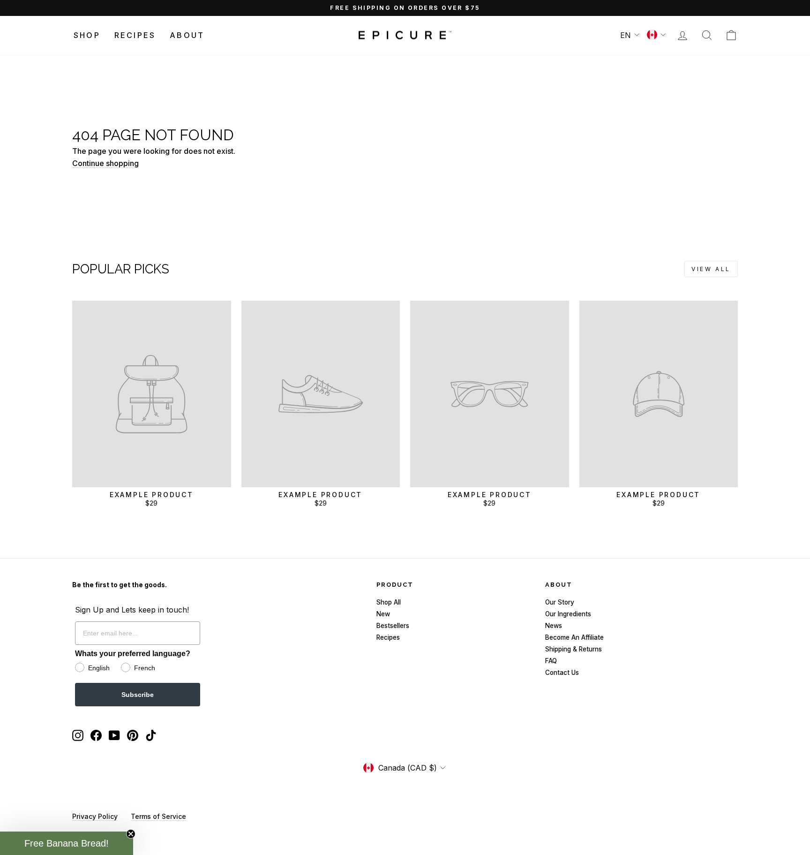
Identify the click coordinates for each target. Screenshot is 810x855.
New (383, 614)
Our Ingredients (568, 614)
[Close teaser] (130, 834)
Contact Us (562, 672)
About (187, 35)
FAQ (551, 661)
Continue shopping (105, 163)
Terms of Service (158, 816)
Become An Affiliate (574, 637)
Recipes (135, 35)
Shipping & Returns (573, 649)
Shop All (388, 602)
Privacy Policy (95, 816)
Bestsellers (392, 625)
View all (711, 268)
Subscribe (137, 694)
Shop (87, 35)
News (553, 625)
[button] (66, 843)
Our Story (559, 602)
